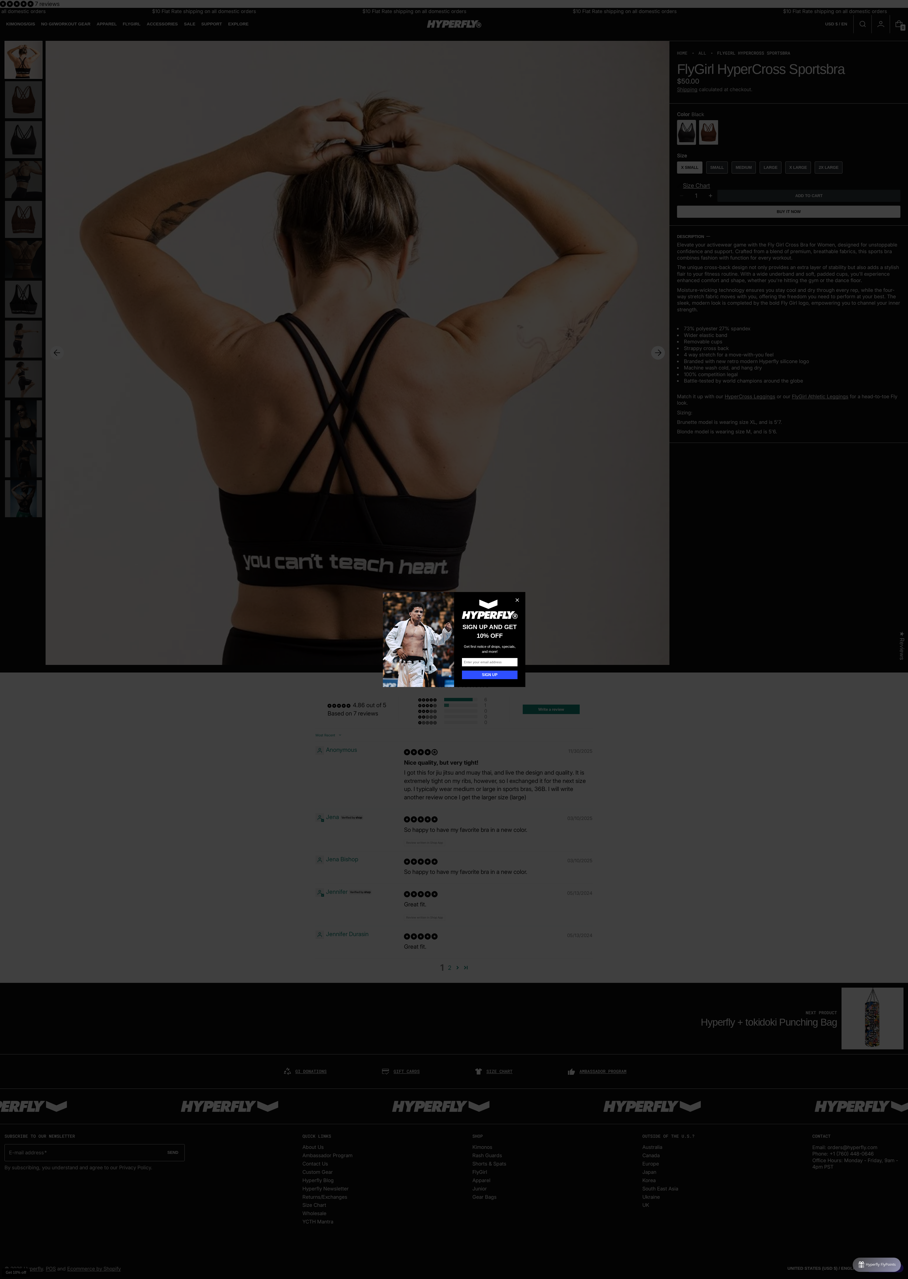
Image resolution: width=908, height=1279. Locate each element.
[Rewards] (877, 1265)
